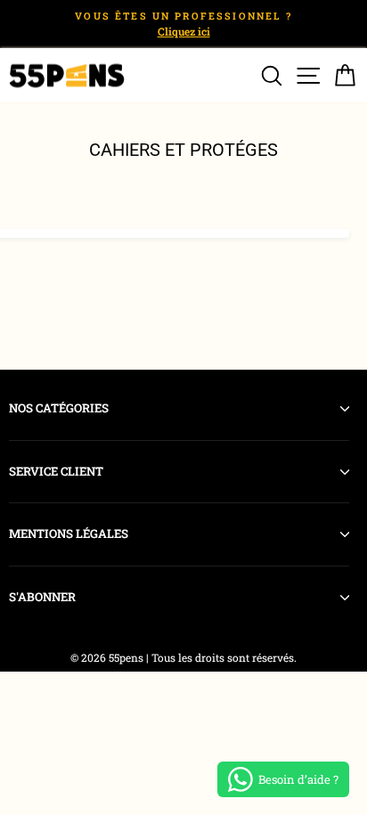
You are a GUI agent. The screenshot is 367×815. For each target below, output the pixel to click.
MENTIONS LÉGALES (68, 534)
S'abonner (42, 597)
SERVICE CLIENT (56, 471)
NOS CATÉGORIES (59, 408)
